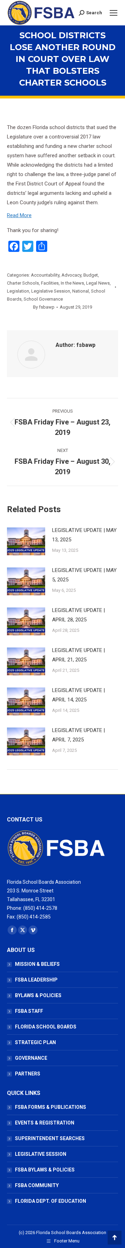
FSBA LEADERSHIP (36, 980)
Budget (90, 275)
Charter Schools (23, 283)
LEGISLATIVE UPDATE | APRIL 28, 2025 (78, 615)
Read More (19, 215)
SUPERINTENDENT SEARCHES (50, 1138)
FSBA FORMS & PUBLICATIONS (50, 1107)
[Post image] (26, 541)
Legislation (18, 291)
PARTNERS (27, 1073)
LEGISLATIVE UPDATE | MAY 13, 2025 (84, 535)
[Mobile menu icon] (113, 12)
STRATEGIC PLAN (35, 1042)
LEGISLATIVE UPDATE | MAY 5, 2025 (84, 575)
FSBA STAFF (29, 1011)
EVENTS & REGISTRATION (44, 1123)
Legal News (98, 283)
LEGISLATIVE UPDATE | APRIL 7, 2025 (78, 735)
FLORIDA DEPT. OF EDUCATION (50, 1201)
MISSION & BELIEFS (37, 964)
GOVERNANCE (31, 1058)
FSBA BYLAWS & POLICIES (45, 1170)
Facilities (50, 283)
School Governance (43, 299)
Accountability (45, 275)
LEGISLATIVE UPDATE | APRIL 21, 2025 (78, 655)
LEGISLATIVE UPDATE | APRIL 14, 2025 (78, 695)
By (44, 307)
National (80, 291)
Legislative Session (50, 291)
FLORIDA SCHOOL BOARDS (45, 1027)
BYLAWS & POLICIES (38, 995)
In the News (72, 283)
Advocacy (71, 275)
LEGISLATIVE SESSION (40, 1154)
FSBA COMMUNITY (37, 1185)
